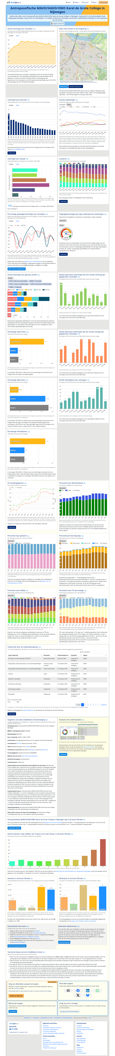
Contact (79, 1049)
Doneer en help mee (16, 996)
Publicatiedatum (63, 655)
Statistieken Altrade (14, 828)
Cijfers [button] (76, 2)
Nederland (53, 1031)
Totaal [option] (68, 104)
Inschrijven (13, 1011)
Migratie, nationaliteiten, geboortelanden (55, 1044)
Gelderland (44, 750)
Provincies (46, 1031)
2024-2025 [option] (63, 221)
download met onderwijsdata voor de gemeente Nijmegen (73, 871)
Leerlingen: (62, 104)
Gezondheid (46, 1040)
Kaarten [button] (85, 2)
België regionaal (59, 1033)
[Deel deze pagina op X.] (78, 995)
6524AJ (28, 746)
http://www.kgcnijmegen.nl (30, 756)
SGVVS (19, 743)
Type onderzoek (13, 655)
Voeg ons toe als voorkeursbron (70, 1011)
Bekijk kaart (63, 86)
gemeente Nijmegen (19, 942)
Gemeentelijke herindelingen (85, 1029)
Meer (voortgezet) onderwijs (17, 946)
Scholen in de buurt (75, 86)
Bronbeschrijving (64, 942)
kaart (38, 938)
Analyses (79, 1026)
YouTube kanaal (81, 1053)
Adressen (45, 1026)
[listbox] (69, 104)
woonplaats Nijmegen (39, 933)
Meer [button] (94, 2)
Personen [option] (62, 488)
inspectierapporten (28, 710)
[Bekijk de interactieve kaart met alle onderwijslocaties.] (83, 58)
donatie (16, 988)
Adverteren (80, 1047)
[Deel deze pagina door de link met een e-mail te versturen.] (68, 991)
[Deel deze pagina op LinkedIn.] (87, 991)
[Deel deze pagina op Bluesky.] (87, 995)
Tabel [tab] (17, 36)
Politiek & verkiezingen (49, 1048)
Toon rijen (13, 702)
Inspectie (74, 655)
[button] (34, 29)
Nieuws (79, 1031)
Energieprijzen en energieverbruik (53, 1042)
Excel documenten (88, 747)
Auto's (45, 1038)
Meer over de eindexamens (17, 269)
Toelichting (12, 153)
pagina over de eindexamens (33, 261)
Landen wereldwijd (48, 1033)
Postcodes (46, 1029)
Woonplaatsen (54, 1029)
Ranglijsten (80, 1033)
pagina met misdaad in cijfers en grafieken (83, 921)
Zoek (68, 2)
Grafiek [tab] (11, 36)
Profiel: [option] (10, 278)
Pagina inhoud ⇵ (58, 24)
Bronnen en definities (83, 1027)
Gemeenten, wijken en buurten (52, 1027)
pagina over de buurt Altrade (53, 822)
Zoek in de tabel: (85, 652)
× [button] (8, 281)
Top (90, 1018)
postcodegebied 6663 (18, 149)
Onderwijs (46, 1046)
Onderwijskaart (81, 1040)
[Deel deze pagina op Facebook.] (78, 991)
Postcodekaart (81, 1042)
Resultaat (47, 655)
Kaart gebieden (81, 1038)
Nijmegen (32, 750)
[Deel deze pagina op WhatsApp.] (97, 991)
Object (85, 655)
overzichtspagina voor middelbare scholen (26, 936)
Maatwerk (80, 1051)
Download (104, 2)
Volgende (103, 705)
